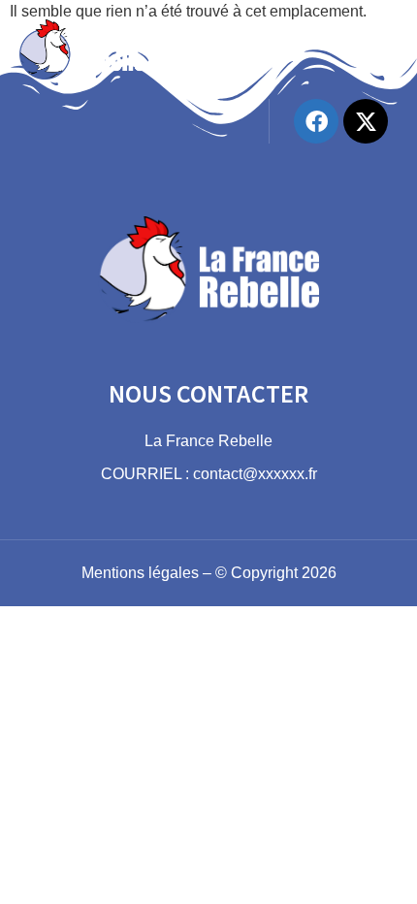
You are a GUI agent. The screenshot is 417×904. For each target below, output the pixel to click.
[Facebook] (316, 121)
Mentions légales (140, 573)
